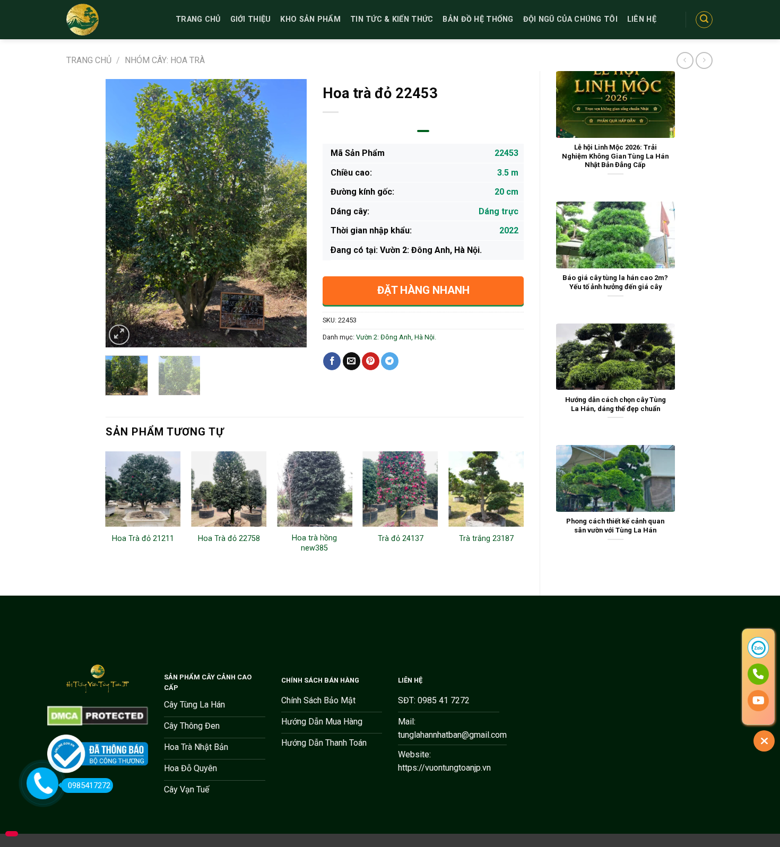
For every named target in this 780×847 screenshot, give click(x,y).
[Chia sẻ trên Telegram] (389, 361)
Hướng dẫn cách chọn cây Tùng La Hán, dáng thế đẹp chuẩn (615, 404)
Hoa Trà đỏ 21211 (143, 538)
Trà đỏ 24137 (400, 538)
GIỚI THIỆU (250, 19)
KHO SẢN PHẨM (310, 19)
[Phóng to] (119, 335)
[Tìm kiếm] (704, 19)
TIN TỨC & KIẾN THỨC (391, 19)
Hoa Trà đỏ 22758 (229, 538)
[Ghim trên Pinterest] (370, 361)
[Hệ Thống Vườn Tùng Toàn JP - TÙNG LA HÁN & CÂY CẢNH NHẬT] (113, 19)
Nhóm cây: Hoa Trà (165, 60)
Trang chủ (88, 60)
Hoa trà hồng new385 (314, 543)
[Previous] (122, 213)
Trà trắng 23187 (486, 538)
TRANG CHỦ (198, 19)
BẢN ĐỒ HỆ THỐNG (478, 19)
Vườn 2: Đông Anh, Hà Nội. (396, 337)
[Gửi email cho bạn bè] (351, 361)
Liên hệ (641, 19)
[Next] (289, 213)
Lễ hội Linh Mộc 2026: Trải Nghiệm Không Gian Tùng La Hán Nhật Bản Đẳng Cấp (615, 156)
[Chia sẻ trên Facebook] (332, 361)
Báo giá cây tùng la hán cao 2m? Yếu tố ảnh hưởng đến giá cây (615, 282)
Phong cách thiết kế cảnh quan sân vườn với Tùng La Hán (615, 525)
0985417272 (89, 785)
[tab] (423, 131)
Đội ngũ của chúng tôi (570, 19)
